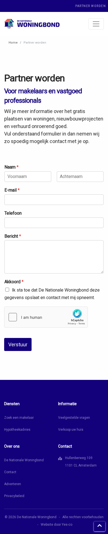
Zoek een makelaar (19, 418)
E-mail (12, 190)
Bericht (12, 236)
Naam (11, 167)
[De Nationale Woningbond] (32, 23)
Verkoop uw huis (70, 430)
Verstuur (17, 344)
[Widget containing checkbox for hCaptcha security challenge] (46, 317)
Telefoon (13, 213)
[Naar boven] (99, 526)
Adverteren (12, 484)
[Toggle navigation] (96, 23)
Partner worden (90, 5)
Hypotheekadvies (17, 430)
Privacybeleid (14, 496)
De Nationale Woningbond (24, 460)
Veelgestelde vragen (74, 418)
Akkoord (14, 281)
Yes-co (67, 525)
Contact (10, 472)
